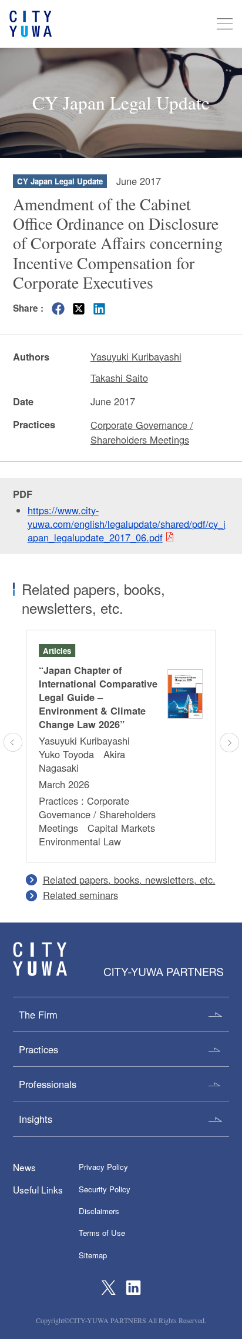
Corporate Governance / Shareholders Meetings (141, 432)
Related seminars (80, 895)
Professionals (47, 1084)
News (24, 1167)
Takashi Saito (119, 378)
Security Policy (104, 1189)
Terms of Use (102, 1232)
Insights (35, 1119)
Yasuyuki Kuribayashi (136, 356)
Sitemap (93, 1255)
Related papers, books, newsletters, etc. (129, 879)
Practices (38, 1049)
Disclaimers (99, 1210)
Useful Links (38, 1189)
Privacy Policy (103, 1166)
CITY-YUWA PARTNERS (40, 959)
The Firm (38, 1014)
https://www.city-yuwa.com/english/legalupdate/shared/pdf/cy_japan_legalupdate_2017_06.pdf (127, 523)
